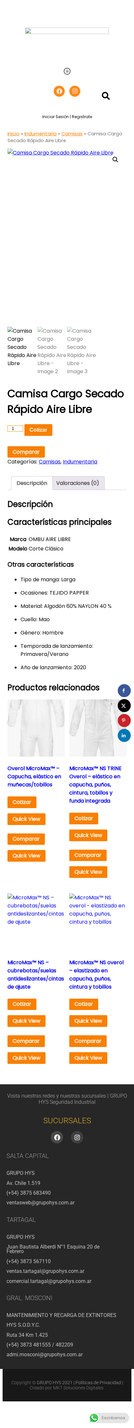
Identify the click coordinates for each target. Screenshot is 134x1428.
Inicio (13, 133)
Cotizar (38, 430)
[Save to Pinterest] (124, 720)
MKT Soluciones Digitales (78, 1387)
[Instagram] (74, 91)
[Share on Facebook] (124, 690)
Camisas (72, 133)
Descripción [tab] (32, 483)
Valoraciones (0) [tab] (77, 483)
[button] (67, 71)
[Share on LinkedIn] (124, 735)
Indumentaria (40, 133)
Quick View (26, 819)
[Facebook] (59, 91)
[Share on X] (124, 705)
